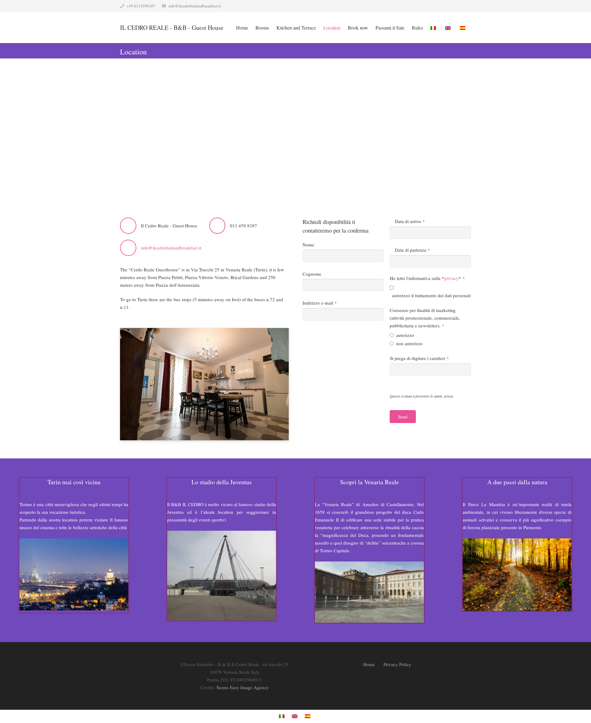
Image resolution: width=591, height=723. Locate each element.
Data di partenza (412, 250)
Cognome (312, 274)
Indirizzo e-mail (320, 303)
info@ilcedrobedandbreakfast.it (194, 6)
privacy (451, 278)
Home (369, 664)
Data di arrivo (410, 221)
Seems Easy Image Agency (242, 687)
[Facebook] (371, 50)
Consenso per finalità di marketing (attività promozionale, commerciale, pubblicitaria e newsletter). (425, 318)
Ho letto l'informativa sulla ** (427, 278)
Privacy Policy (397, 664)
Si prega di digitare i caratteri (419, 358)
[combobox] (430, 232)
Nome (308, 245)
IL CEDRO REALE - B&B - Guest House (171, 27)
